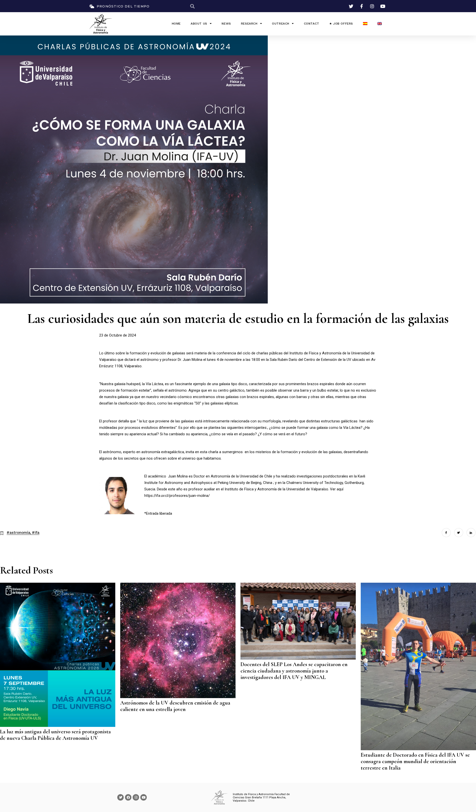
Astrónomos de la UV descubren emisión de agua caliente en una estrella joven (175, 706)
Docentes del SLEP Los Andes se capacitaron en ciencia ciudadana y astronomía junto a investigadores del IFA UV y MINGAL (294, 670)
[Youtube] (143, 797)
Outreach (280, 23)
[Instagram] (136, 797)
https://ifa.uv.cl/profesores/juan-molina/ (177, 495)
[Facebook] (128, 797)
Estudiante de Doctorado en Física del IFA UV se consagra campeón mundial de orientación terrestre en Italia (415, 761)
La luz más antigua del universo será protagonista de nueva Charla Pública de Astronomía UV (55, 734)
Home (176, 23)
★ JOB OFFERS (341, 23)
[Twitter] (120, 797)
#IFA (35, 532)
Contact (311, 23)
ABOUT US (199, 23)
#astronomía (18, 532)
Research (249, 23)
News (226, 23)
